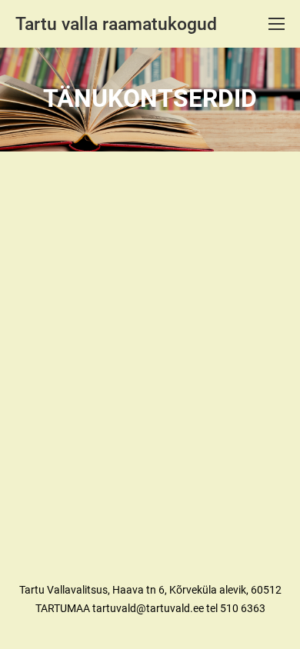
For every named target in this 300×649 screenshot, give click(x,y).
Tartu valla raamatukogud (116, 24)
